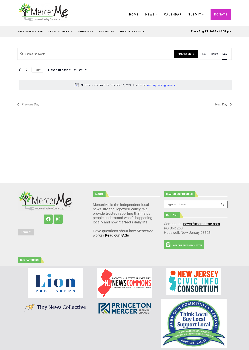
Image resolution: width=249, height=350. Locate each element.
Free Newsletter (30, 31)
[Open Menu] (125, 11)
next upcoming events (161, 85)
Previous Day (30, 104)
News (150, 14)
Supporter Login (132, 31)
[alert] (125, 85)
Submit (194, 14)
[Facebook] (48, 219)
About (99, 193)
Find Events (186, 54)
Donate (220, 14)
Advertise (106, 31)
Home (134, 14)
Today (37, 69)
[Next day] (26, 70)
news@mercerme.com (201, 224)
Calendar (173, 14)
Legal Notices (58, 31)
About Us (84, 31)
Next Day (221, 104)
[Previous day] (19, 70)
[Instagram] (58, 219)
